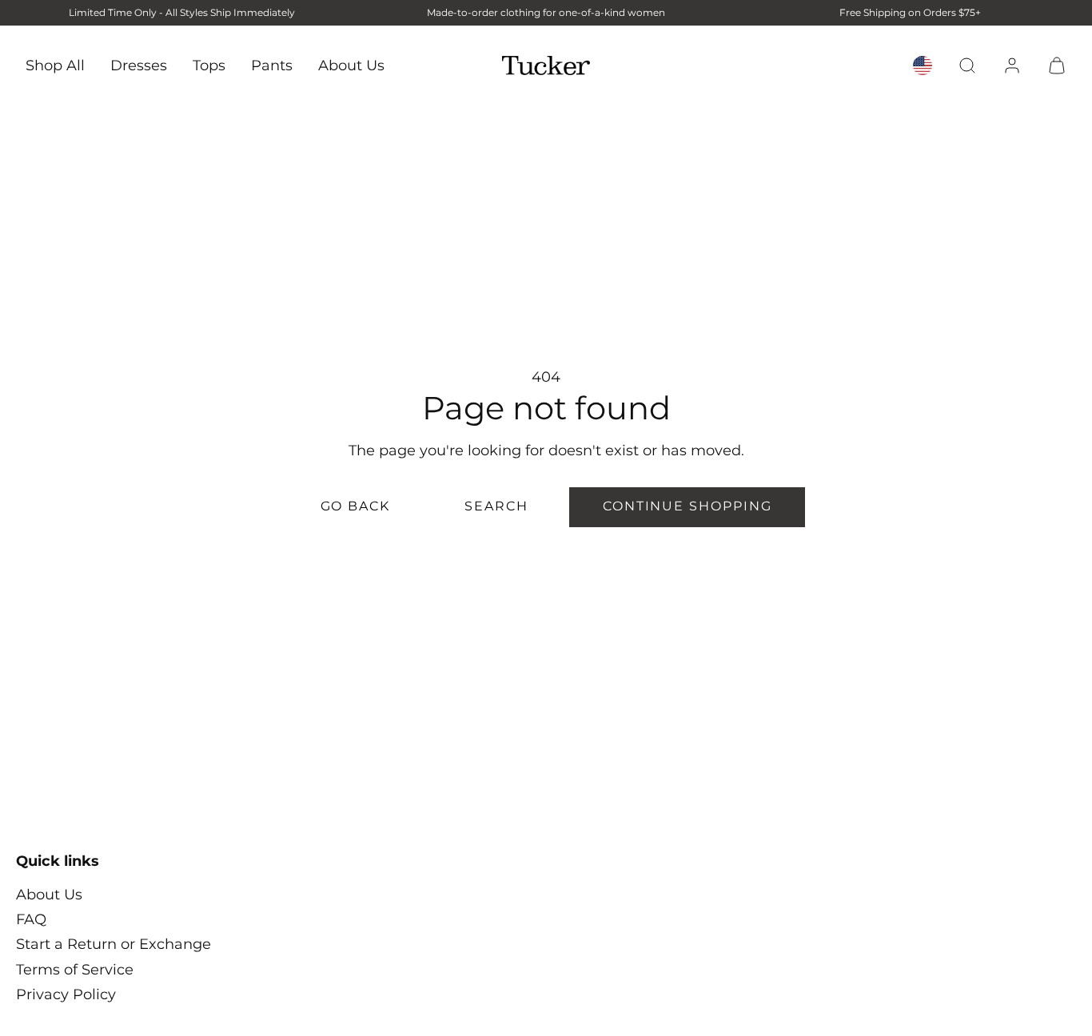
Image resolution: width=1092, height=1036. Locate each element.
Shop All (55, 64)
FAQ (31, 919)
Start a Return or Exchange (113, 944)
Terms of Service (75, 969)
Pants (272, 64)
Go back (355, 506)
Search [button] (496, 506)
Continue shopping (687, 506)
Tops (209, 64)
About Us (351, 64)
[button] (967, 65)
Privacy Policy (66, 994)
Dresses (138, 64)
